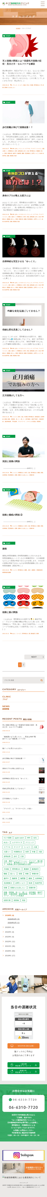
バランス (14, 85)
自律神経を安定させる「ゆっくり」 (19, 261)
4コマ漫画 (7, 838)
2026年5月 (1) (14, 922)
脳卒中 (15, 153)
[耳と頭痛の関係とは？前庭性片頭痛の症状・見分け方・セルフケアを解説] (23, 45)
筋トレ (13, 219)
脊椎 (5, 153)
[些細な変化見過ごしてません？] (23, 314)
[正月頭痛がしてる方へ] (23, 380)
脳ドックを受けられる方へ (12, 748)
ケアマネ (27, 148)
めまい (14, 633)
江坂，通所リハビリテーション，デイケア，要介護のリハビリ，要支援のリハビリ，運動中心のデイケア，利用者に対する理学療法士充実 (23, 862)
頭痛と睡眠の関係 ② (12, 514)
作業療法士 (11, 151)
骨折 (15, 155)
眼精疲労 (37, 416)
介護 (43, 148)
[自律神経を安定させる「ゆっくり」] (23, 246)
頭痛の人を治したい (9, 87)
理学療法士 (37, 85)
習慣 (42, 472)
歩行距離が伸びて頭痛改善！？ (17, 127)
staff (8, 36)
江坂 (28, 151)
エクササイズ (22, 214)
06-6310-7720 (23, 1107)
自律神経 (4, 475)
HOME (18, 28)
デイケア (33, 148)
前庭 (24, 85)
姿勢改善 (20, 151)
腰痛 (23, 153)
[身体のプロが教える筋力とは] (23, 180)
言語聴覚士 (28, 153)
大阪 (28, 216)
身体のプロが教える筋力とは (16, 195)
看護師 (38, 151)
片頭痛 (31, 85)
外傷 (33, 852)
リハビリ (20, 85)
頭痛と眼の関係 (10, 612)
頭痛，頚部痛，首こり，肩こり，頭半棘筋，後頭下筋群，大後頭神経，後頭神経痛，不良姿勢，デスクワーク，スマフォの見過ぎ (23, 894)
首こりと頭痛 (7, 818)
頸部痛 (11, 155)
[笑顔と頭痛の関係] (23, 446)
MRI (13, 148)
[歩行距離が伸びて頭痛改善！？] (23, 112)
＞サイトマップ (23, 1182)
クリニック (21, 148)
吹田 (16, 151)
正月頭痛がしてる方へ (13, 395)
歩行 (24, 151)
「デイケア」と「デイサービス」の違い (17, 808)
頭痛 (8, 155)
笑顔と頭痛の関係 (11, 461)
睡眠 (38, 472)
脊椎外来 (9, 153)
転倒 (41, 153)
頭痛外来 (31, 475)
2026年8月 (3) (14, 919)
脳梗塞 (19, 153)
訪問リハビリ (35, 153)
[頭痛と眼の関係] (23, 597)
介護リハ (4, 151)
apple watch (19, 838)
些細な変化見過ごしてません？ (17, 329)
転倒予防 (6, 221)
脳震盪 (22, 878)
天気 (27, 85)
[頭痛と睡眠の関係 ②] (23, 499)
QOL (16, 148)
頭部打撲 (7, 900)
